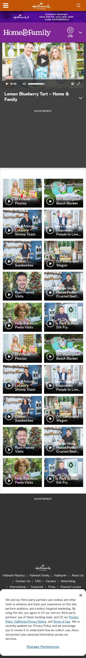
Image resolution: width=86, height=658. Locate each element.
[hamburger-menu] (5, 5)
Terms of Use (61, 621)
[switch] (24, 83)
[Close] (80, 595)
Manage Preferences (43, 647)
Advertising (68, 581)
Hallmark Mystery (14, 575)
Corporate (37, 587)
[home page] (41, 5)
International (18, 587)
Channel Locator (70, 587)
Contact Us (23, 581)
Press (51, 587)
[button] (22, 65)
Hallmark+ (60, 575)
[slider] (43, 78)
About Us (78, 575)
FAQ (38, 581)
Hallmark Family (39, 575)
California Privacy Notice (30, 621)
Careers (51, 581)
